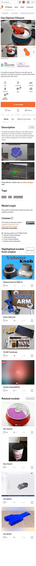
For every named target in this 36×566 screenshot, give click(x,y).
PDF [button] (32, 127)
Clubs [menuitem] (22, 7)
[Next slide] (33, 51)
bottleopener (18, 197)
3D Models (5, 13)
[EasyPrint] (19, 2)
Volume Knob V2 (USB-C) (13, 282)
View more (30, 250)
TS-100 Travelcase (10, 352)
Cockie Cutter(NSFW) (11, 387)
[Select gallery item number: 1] (14, 278)
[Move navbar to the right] (34, 7)
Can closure (7, 429)
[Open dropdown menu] (33, 17)
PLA (18, 91)
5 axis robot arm (9, 317)
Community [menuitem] (30, 7)
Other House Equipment (28, 13)
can (10, 197)
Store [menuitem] (16, 7)
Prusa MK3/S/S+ (5, 98)
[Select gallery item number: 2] (16, 278)
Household (15, 13)
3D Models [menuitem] (8, 7)
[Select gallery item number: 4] (19, 278)
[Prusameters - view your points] (23, 2)
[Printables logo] (2, 7)
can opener (7, 499)
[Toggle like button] (4, 285)
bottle (4, 197)
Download (19, 104)
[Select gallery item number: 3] (18, 278)
